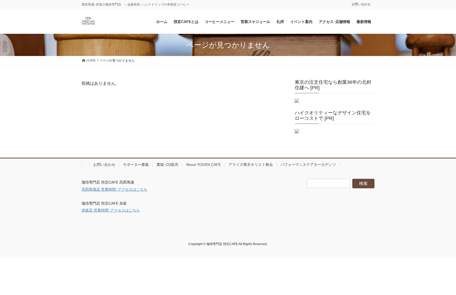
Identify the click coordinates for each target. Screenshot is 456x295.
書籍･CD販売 (167, 164)
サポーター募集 (136, 164)
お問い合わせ (361, 4)
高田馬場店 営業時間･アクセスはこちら (114, 189)
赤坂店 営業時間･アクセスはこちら (111, 210)
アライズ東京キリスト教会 (251, 164)
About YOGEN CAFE (203, 164)
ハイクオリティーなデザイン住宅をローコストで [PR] (333, 115)
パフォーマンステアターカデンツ (308, 164)
